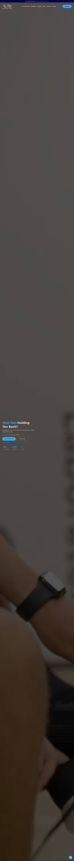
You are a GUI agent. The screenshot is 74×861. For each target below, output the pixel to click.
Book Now (67, 6)
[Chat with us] (70, 857)
